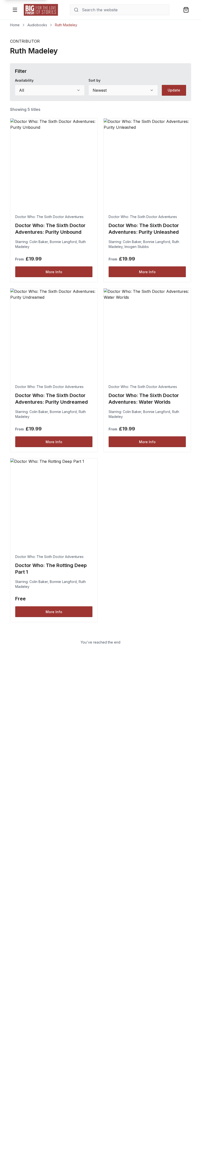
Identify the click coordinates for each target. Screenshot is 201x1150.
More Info (54, 272)
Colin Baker (38, 242)
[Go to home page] (41, 10)
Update (174, 90)
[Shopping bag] (186, 10)
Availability (24, 80)
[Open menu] (15, 10)
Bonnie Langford (63, 242)
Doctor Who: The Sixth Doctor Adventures (49, 217)
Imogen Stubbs (137, 247)
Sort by (94, 80)
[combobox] (50, 90)
